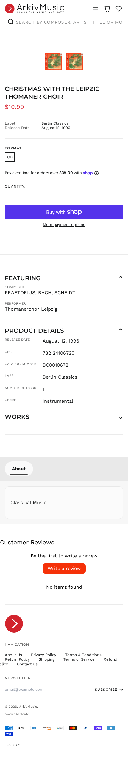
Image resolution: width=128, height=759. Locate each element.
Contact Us (27, 664)
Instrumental (58, 401)
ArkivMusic (28, 706)
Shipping (46, 659)
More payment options (64, 224)
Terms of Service (79, 659)
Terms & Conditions (83, 655)
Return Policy (17, 659)
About (19, 468)
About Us (13, 655)
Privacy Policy (43, 655)
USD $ (12, 745)
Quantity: (15, 186)
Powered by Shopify (16, 713)
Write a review (64, 568)
